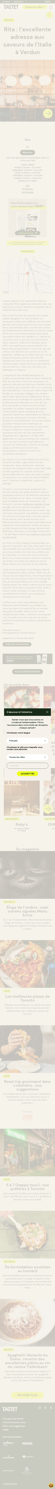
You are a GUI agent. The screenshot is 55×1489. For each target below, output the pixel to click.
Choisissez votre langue (18, 733)
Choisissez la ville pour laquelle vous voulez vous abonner (24, 748)
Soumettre (27, 773)
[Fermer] (47, 712)
